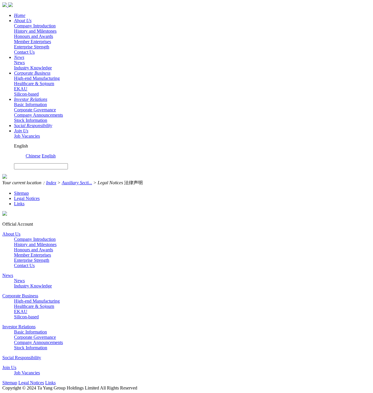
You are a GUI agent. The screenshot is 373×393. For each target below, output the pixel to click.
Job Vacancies (27, 136)
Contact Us (24, 52)
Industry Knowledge (33, 67)
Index (51, 182)
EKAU (20, 88)
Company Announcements (38, 115)
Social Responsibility (33, 125)
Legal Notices (27, 198)
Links (19, 203)
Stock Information (30, 120)
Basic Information (30, 104)
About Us (22, 20)
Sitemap (21, 193)
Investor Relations (30, 99)
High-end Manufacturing (37, 78)
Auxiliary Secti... (77, 182)
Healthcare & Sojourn (34, 83)
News (19, 57)
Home (19, 15)
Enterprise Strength (31, 46)
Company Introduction (35, 25)
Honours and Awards (33, 36)
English (49, 155)
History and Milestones (35, 31)
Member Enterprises (32, 41)
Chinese (33, 155)
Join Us (21, 130)
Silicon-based (26, 94)
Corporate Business (32, 73)
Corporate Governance (35, 109)
